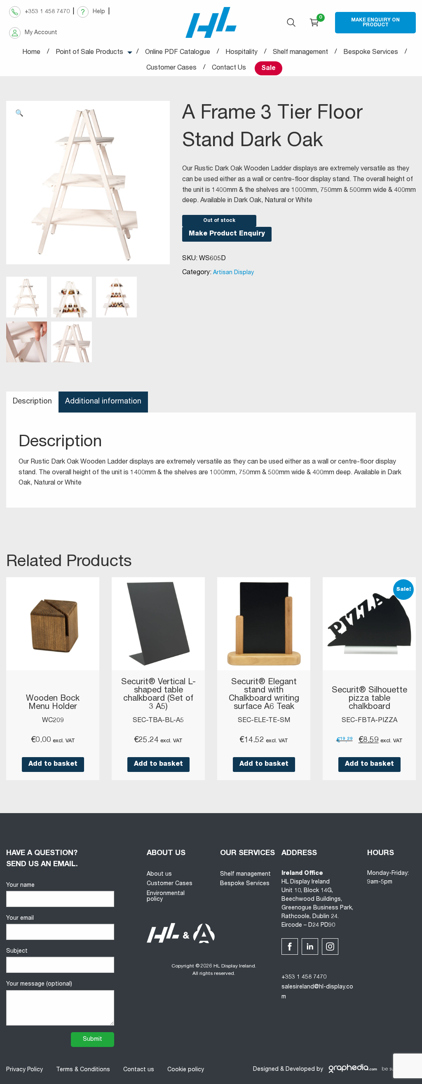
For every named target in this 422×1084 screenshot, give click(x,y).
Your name (20, 885)
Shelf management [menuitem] (300, 52)
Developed (300, 1069)
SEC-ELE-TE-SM (264, 721)
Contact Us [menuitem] (229, 68)
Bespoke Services (245, 884)
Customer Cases (169, 884)
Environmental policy (166, 896)
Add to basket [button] (52, 764)
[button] (19, 114)
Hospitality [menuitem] (241, 52)
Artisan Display (233, 273)
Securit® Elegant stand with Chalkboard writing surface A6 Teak (264, 694)
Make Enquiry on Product (375, 23)
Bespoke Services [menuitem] (370, 52)
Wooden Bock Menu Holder (53, 703)
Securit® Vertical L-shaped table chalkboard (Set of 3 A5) (158, 694)
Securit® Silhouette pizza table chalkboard (369, 699)
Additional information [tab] (103, 402)
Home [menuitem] (31, 52)
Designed (266, 1069)
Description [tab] (32, 402)
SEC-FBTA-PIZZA (369, 721)
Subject (17, 951)
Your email (20, 918)
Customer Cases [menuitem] (171, 68)
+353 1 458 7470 (303, 977)
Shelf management (245, 874)
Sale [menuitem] (268, 68)
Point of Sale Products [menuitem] (89, 52)
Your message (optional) (39, 984)
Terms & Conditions (83, 1070)
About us (159, 874)
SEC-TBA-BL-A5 (158, 721)
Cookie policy (185, 1070)
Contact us (138, 1070)
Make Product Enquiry (227, 234)
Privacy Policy (24, 1070)
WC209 (53, 721)
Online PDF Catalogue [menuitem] (177, 52)
